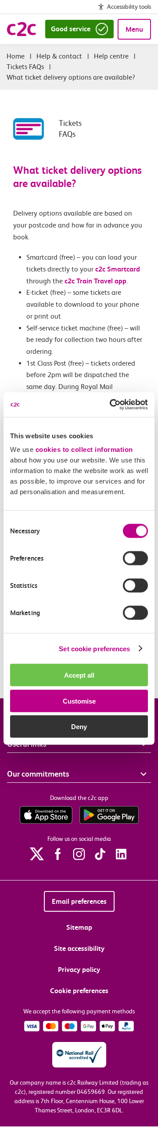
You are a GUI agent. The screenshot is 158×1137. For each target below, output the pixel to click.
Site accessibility (79, 948)
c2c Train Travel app (95, 281)
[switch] (135, 558)
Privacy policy (79, 969)
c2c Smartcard (117, 269)
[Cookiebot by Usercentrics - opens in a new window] (111, 405)
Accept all (79, 675)
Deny (79, 726)
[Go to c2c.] (16, 56)
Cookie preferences (79, 991)
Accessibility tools (129, 6)
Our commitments (38, 773)
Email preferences (79, 901)
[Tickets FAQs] (36, 129)
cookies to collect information (84, 449)
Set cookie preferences (94, 648)
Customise (79, 700)
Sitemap (79, 927)
